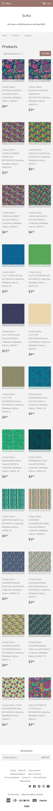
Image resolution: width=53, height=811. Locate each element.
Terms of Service (34, 774)
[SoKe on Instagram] (43, 786)
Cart (48, 3)
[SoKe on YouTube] (48, 786)
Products (15, 35)
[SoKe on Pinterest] (39, 786)
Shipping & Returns (17, 774)
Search (13, 770)
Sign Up (45, 757)
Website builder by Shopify (32, 794)
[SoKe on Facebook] (34, 786)
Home (4, 35)
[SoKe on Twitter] (30, 786)
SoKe (26, 15)
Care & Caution (34, 770)
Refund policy (25, 781)
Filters (45, 53)
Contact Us (26, 777)
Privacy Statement (12, 777)
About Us (22, 770)
